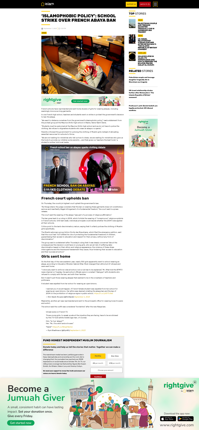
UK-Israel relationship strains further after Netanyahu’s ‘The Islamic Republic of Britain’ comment (147, 44)
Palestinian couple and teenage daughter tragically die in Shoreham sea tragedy (147, 27)
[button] (195, 382)
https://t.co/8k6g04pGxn (62, 327)
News (44, 33)
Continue (98, 377)
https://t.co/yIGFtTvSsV (103, 293)
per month (98, 363)
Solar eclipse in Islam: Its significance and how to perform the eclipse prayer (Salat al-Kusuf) (147, 60)
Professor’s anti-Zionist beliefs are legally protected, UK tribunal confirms (143, 108)
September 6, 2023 (82, 297)
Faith (140, 53)
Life (144, 53)
